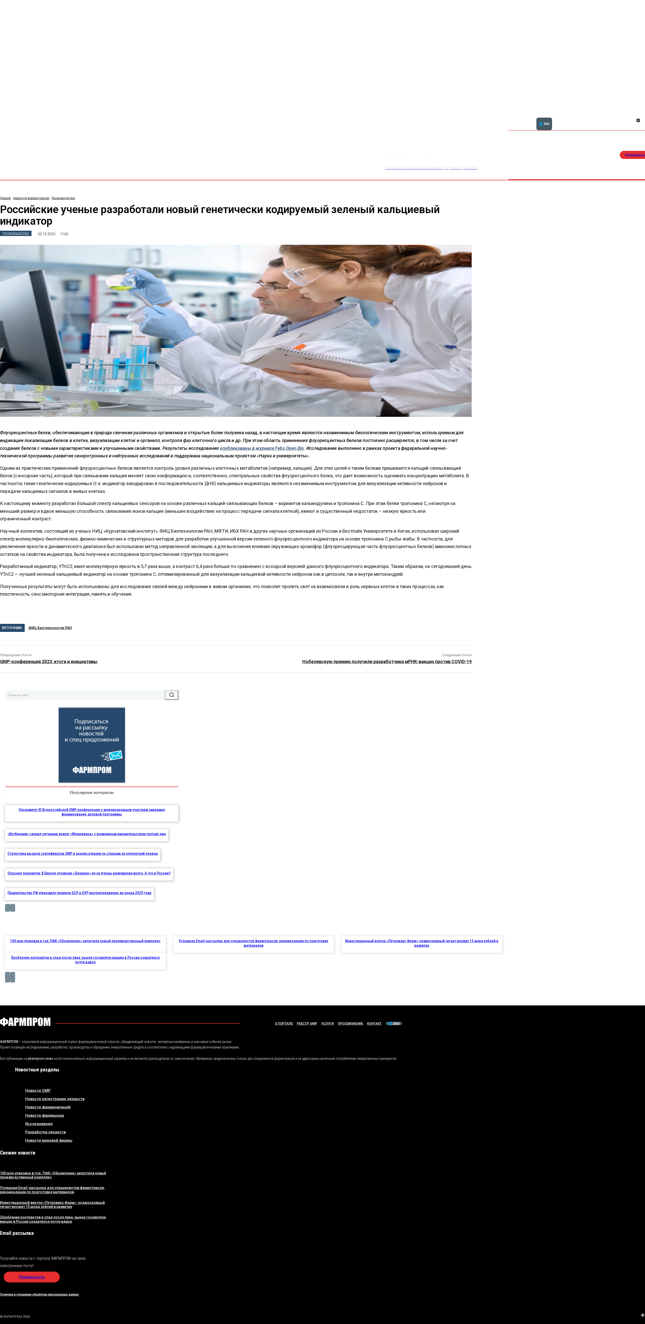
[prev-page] (7, 908)
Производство (63, 198)
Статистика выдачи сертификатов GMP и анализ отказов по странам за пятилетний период (83, 853)
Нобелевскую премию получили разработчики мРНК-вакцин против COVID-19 (387, 661)
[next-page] (12, 908)
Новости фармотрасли (31, 198)
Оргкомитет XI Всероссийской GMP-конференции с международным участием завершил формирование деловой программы (92, 812)
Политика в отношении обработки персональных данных (39, 1294)
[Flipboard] (632, 115)
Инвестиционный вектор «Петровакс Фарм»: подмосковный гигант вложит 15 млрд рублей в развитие (421, 943)
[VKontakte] (632, 121)
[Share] (638, 115)
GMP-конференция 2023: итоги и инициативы (49, 661)
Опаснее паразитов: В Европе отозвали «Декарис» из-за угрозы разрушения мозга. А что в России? (89, 873)
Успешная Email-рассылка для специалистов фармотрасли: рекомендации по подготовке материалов (253, 943)
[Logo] (25, 1021)
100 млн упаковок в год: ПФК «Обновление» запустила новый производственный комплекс (85, 941)
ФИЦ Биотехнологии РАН (50, 628)
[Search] (171, 695)
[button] (614, 118)
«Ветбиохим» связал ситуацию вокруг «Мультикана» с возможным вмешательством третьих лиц (87, 834)
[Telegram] (619, 1315)
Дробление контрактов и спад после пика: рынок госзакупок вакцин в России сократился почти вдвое (85, 959)
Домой (5, 198)
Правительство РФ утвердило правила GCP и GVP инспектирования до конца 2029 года (79, 893)
